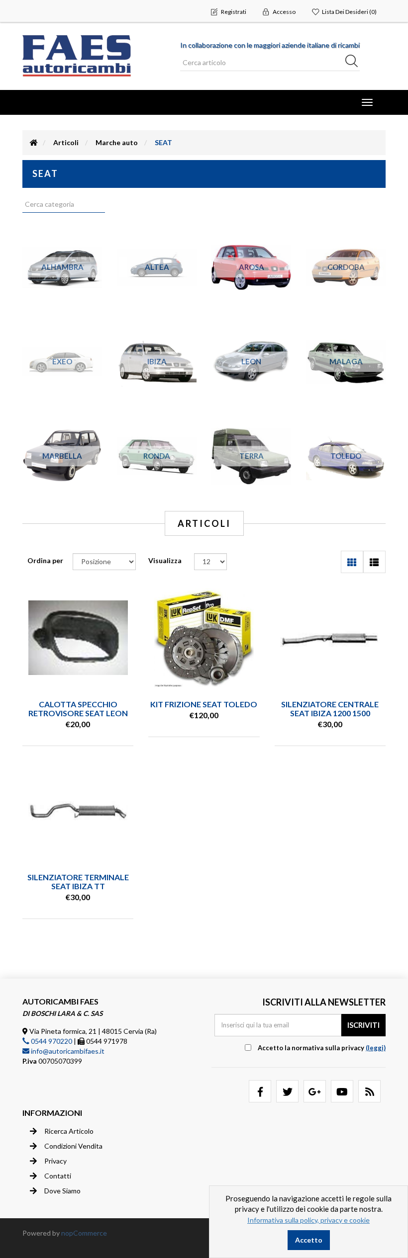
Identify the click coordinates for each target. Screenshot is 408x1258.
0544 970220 (50, 1041)
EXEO (62, 361)
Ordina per (45, 560)
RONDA (156, 455)
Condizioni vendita (73, 1146)
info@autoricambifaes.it (66, 1051)
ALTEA (157, 266)
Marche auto (117, 142)
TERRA (251, 455)
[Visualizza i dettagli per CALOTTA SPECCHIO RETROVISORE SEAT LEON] (78, 637)
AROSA (251, 266)
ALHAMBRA (62, 266)
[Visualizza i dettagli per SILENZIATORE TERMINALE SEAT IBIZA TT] (78, 810)
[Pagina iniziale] (34, 142)
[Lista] (374, 562)
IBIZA (157, 361)
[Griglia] (352, 562)
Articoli (66, 142)
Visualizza (165, 560)
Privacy (55, 1161)
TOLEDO (345, 455)
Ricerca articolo (69, 1131)
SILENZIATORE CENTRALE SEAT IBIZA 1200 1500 (330, 708)
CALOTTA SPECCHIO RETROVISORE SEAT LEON (78, 708)
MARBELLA (62, 455)
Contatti (57, 1176)
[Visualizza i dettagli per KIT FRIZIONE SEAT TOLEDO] (204, 638)
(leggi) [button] (376, 1048)
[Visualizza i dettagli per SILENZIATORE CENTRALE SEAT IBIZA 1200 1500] (330, 638)
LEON (251, 361)
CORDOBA (346, 266)
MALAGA (346, 361)
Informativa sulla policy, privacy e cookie (308, 1220)
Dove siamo (62, 1190)
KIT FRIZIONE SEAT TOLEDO (203, 704)
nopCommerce (84, 1233)
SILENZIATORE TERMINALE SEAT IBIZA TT (78, 881)
